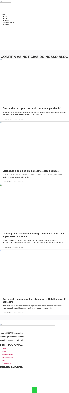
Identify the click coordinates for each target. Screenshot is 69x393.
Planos (5, 6)
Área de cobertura (8, 10)
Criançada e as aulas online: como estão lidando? (31, 171)
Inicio (5, 4)
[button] (22, 14)
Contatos (6, 8)
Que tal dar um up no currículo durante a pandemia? (32, 108)
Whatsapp (6, 12)
